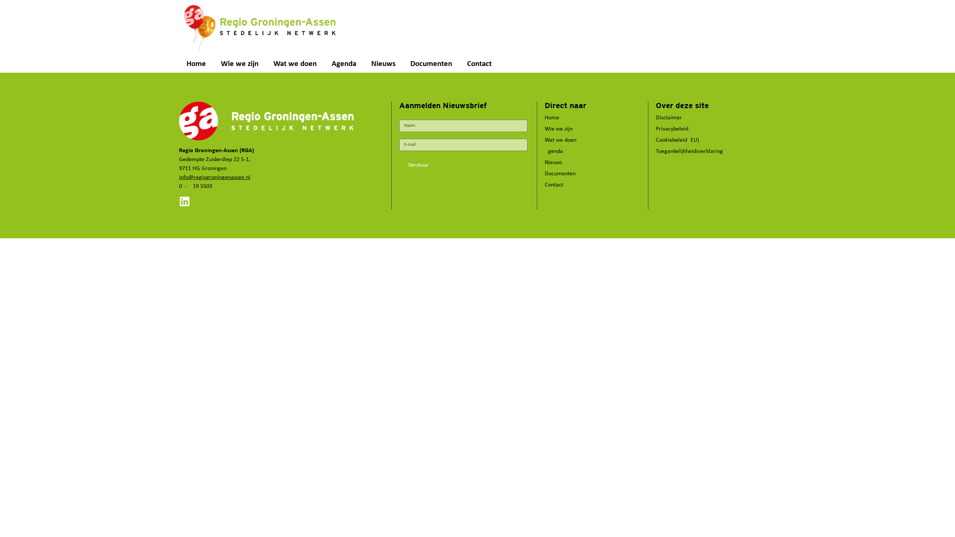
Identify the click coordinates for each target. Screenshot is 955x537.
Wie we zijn (240, 64)
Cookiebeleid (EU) (677, 140)
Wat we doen (295, 64)
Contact (479, 64)
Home (196, 64)
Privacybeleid (672, 129)
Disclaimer (669, 118)
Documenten (431, 64)
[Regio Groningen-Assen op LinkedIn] (184, 201)
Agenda (344, 64)
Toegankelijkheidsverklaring (689, 151)
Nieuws (383, 64)
